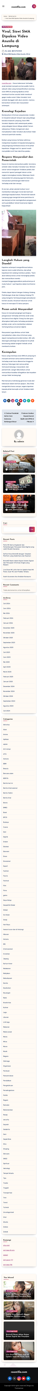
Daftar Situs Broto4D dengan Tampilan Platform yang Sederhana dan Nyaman (17, 555)
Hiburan (6, 934)
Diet (4, 832)
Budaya (6, 822)
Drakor (5, 842)
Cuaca (5, 827)
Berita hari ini (7, 27)
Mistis (5, 1037)
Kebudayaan (7, 978)
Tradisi (5, 1183)
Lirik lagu (6, 1022)
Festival (6, 881)
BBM (4, 764)
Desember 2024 (8, 686)
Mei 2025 (6, 662)
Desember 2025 (8, 628)
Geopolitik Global (9, 905)
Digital (5, 837)
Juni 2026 (7, 608)
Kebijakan (6, 973)
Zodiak (5, 1232)
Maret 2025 (7, 672)
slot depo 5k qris (8, 1250)
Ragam (5, 1100)
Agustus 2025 (8, 647)
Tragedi (6, 1188)
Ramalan (6, 1105)
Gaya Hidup (7, 900)
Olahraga (6, 1061)
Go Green (6, 915)
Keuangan (6, 993)
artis (4, 754)
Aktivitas (6, 725)
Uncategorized (22, 502)
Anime (5, 734)
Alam (5, 729)
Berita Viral (7, 798)
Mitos (5, 1042)
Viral (4, 1217)
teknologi (6, 1168)
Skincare (6, 1154)
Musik (5, 1051)
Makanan (6, 1027)
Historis (6, 939)
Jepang (6, 959)
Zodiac (5, 1227)
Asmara (6, 759)
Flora (5, 890)
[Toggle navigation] (3, 6)
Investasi (6, 954)
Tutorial (6, 1207)
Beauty (5, 768)
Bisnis (5, 803)
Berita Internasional (10, 788)
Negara (5, 1056)
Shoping (6, 1149)
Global (5, 910)
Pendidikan (7, 1081)
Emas (5, 856)
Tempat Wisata (8, 1173)
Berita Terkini (8, 793)
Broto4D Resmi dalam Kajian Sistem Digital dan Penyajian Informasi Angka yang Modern (18, 563)
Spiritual (6, 1163)
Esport (5, 866)
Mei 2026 (6, 613)
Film (4, 885)
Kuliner (5, 1007)
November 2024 (9, 691)
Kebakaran (7, 968)
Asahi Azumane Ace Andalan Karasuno (17, 576)
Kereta (5, 983)
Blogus (29, 1385)
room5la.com (18, 7)
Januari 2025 (8, 681)
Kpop (5, 998)
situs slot (6, 1245)
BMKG (5, 807)
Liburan (6, 1017)
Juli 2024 (6, 711)
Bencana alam (8, 773)
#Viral (28, 54)
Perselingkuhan (8, 1090)
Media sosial (7, 1032)
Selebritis (6, 1129)
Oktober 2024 (8, 696)
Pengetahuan (8, 1085)
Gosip (5, 920)
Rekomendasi (8, 1110)
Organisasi (7, 1066)
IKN (4, 944)
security (6, 1120)
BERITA (5, 778)
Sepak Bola (7, 1139)
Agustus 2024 (8, 706)
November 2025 (8, 633)
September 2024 (9, 701)
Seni (4, 1134)
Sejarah (6, 1124)
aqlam (5, 744)
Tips (4, 1178)
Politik (5, 1095)
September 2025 (9, 642)
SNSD (5, 1159)
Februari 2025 (8, 677)
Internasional (8, 949)
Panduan (6, 1071)
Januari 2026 (8, 623)
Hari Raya (6, 924)
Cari (5, 523)
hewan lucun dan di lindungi (13, 929)
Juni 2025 (7, 657)
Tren (4, 1198)
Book (5, 812)
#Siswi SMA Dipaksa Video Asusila (14, 54)
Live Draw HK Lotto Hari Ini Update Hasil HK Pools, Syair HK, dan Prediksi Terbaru (18, 571)
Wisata (5, 1222)
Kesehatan (7, 988)
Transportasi (7, 1193)
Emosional (6, 861)
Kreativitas (7, 1003)
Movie (5, 1046)
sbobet (5, 1255)
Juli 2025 (6, 652)
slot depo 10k (7, 1265)
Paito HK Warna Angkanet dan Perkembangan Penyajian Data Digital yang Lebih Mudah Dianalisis (18, 547)
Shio (4, 1144)
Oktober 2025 (8, 638)
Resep (5, 1115)
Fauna (5, 876)
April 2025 (7, 667)
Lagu (5, 1012)
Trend (5, 1202)
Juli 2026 (6, 603)
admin (9, 51)
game (5, 895)
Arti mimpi (7, 749)
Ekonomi (6, 851)
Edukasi (6, 846)
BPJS (5, 817)
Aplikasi (6, 739)
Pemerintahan (8, 1076)
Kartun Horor (7, 964)
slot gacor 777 (8, 1260)
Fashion (6, 871)
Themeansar (19, 1388)
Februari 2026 (8, 618)
